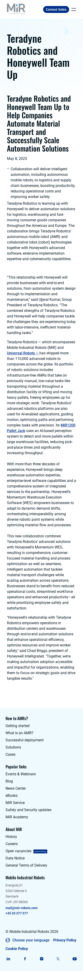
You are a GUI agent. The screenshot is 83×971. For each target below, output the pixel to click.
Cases (10, 754)
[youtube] (74, 959)
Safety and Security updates (28, 810)
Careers (12, 844)
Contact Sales (56, 9)
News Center (16, 788)
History (11, 836)
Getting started (18, 726)
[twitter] (58, 959)
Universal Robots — (23, 353)
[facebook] (25, 959)
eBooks (12, 795)
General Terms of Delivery (26, 865)
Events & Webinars (21, 774)
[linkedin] (8, 959)
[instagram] (41, 959)
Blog (9, 781)
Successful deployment (25, 740)
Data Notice (15, 858)
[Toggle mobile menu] (72, 9)
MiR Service (15, 803)
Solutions (13, 747)
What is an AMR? (19, 733)
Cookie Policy (17, 949)
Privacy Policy (64, 940)
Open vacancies (18, 851)
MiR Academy (17, 817)
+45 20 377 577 (17, 913)
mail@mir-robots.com (22, 908)
